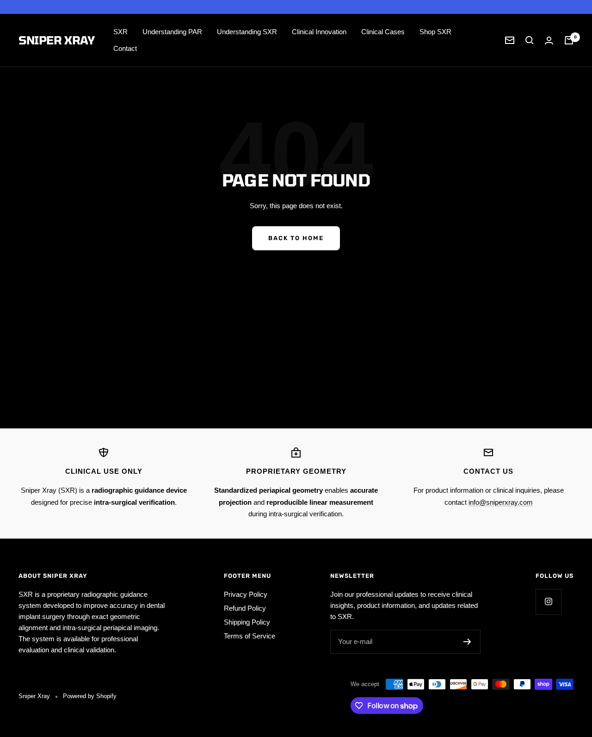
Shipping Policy (247, 622)
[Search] (529, 40)
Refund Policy (245, 608)
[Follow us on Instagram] (548, 601)
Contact (125, 48)
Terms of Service (249, 636)
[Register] (467, 641)
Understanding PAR (172, 32)
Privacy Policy (245, 594)
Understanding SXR (247, 32)
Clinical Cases (383, 32)
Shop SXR (435, 32)
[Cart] (569, 40)
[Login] (549, 40)
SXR (120, 32)
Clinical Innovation (319, 32)
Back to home (296, 238)
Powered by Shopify (90, 696)
